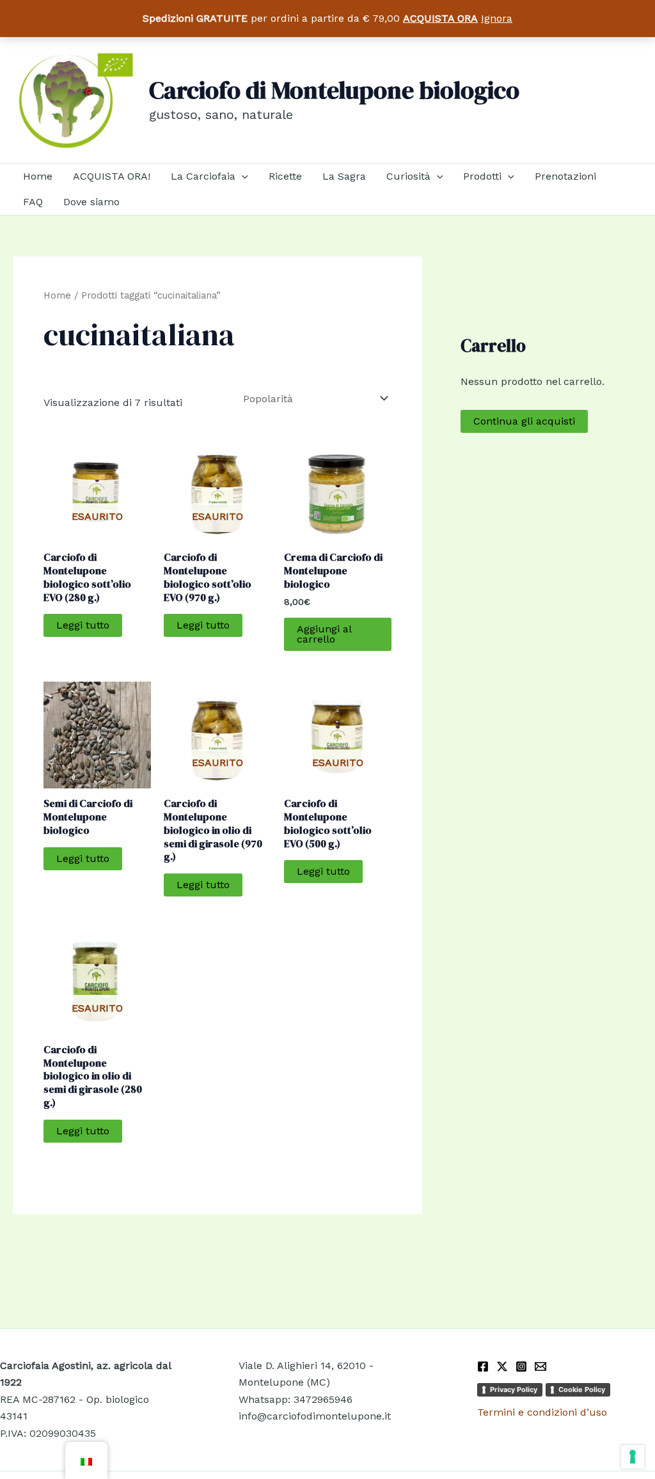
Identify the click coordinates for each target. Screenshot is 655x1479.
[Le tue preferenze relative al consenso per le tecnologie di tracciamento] (632, 1456)
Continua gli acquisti (524, 421)
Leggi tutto (82, 625)
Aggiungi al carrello (324, 634)
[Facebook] (483, 1366)
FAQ (33, 202)
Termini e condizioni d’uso (542, 1412)
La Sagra (344, 176)
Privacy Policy (513, 1389)
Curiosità (408, 176)
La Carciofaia (203, 176)
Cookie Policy (581, 1389)
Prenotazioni (565, 176)
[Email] (540, 1366)
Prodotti (482, 176)
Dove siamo (91, 202)
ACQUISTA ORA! (111, 176)
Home (37, 176)
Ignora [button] (496, 18)
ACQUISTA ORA (440, 18)
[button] (241, 176)
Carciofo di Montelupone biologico (334, 90)
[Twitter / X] (502, 1366)
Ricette (285, 176)
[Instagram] (521, 1366)
